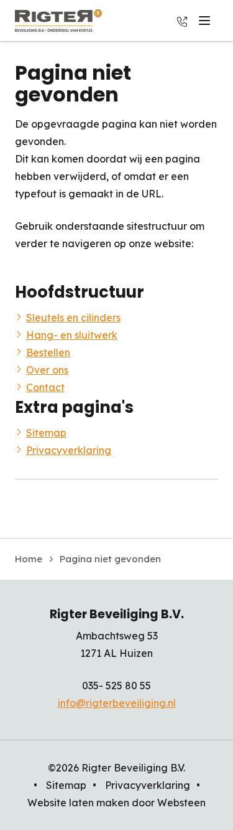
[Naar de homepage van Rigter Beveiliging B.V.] (58, 20)
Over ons (47, 370)
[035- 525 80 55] (182, 20)
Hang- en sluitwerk (71, 335)
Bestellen (48, 352)
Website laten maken (78, 802)
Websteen (181, 802)
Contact (45, 387)
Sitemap (46, 433)
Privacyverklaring (68, 450)
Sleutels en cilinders (73, 317)
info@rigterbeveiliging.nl (117, 703)
